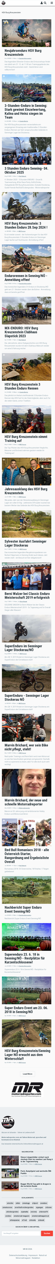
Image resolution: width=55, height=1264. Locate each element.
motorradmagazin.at (41, 1216)
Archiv (10, 1203)
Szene (49, 1207)
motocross (8, 1207)
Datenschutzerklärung (18, 1255)
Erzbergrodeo (13, 1212)
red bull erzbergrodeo (24, 1207)
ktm (18, 1203)
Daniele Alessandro (25, 58)
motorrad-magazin (22, 1216)
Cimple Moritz (23, 121)
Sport (36, 1203)
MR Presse (22, 231)
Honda (33, 1220)
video (9, 1216)
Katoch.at (43, 1255)
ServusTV (44, 1212)
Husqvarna (15, 1220)
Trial (25, 1220)
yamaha (25, 1212)
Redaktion (36, 1258)
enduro (44, 1203)
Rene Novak (23, 601)
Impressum (33, 1255)
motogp (27, 1203)
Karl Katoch (22, 176)
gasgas (40, 1207)
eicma (34, 1212)
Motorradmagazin (23, 1258)
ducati (41, 1220)
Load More (27, 1074)
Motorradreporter (24, 808)
